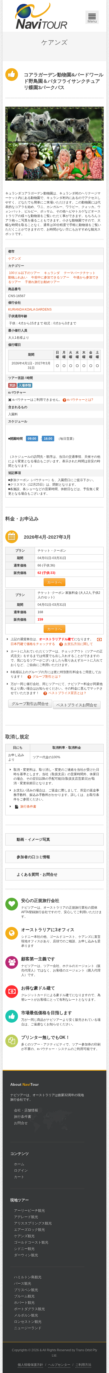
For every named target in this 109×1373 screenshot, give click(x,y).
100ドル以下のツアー (24, 273)
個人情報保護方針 (30, 1365)
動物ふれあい (17, 277)
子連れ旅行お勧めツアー (42, 282)
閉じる (93, 9)
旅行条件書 (28, 806)
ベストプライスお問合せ (76, 705)
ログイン (21, 1171)
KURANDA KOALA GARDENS (30, 309)
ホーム (19, 1164)
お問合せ (21, 1123)
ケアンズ (14, 258)
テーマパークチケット (80, 273)
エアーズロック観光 (29, 1230)
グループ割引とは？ (47, 676)
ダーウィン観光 (26, 1255)
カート (19, 1177)
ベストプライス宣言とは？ (67, 693)
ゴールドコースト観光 (31, 1242)
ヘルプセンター (59, 1365)
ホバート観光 (24, 1303)
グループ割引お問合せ (30, 703)
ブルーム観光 (24, 1296)
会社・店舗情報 (26, 1110)
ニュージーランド (28, 1328)
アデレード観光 (26, 1217)
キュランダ (52, 273)
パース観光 (22, 1283)
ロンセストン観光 (28, 1322)
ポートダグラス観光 (29, 1309)
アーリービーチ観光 (29, 1211)
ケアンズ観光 (24, 1236)
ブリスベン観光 (26, 1290)
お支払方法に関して (78, 644)
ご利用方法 (83, 1365)
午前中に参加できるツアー (50, 277)
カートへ (54, 582)
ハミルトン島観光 (28, 1277)
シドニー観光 (24, 1249)
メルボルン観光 (26, 1315)
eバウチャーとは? (79, 400)
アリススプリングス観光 (33, 1223)
